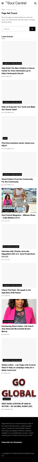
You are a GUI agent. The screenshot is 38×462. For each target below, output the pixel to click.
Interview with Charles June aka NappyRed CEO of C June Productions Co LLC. (18, 254)
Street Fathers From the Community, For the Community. (17, 180)
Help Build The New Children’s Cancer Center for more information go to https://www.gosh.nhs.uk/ (18, 71)
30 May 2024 (6, 334)
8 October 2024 (7, 76)
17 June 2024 (6, 295)
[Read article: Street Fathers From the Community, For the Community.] (19, 164)
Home (3, 9)
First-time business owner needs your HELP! (18, 144)
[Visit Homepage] (19, 3)
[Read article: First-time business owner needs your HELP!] (19, 128)
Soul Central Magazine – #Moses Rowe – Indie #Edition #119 (18, 216)
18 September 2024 (8, 112)
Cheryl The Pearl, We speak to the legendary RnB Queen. (16, 291)
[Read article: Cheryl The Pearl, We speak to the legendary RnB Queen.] (19, 275)
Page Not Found (11, 9)
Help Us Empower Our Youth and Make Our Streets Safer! (18, 108)
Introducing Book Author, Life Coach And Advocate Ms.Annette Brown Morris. (17, 329)
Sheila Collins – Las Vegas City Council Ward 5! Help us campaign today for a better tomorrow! (19, 367)
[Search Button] (35, 3)
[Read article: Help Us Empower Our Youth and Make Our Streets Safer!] (19, 92)
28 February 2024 (8, 409)
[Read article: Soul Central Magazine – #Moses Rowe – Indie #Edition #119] (19, 200)
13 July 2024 (6, 221)
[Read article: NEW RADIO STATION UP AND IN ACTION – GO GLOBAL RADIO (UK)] (19, 389)
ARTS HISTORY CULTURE (11, 246)
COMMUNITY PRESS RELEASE (12, 63)
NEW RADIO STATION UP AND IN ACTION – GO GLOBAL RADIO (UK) (17, 405)
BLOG (5, 138)
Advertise (6, 399)
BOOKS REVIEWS (8, 321)
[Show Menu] (3, 3)
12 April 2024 (6, 373)
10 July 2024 (6, 259)
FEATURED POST (8, 210)
